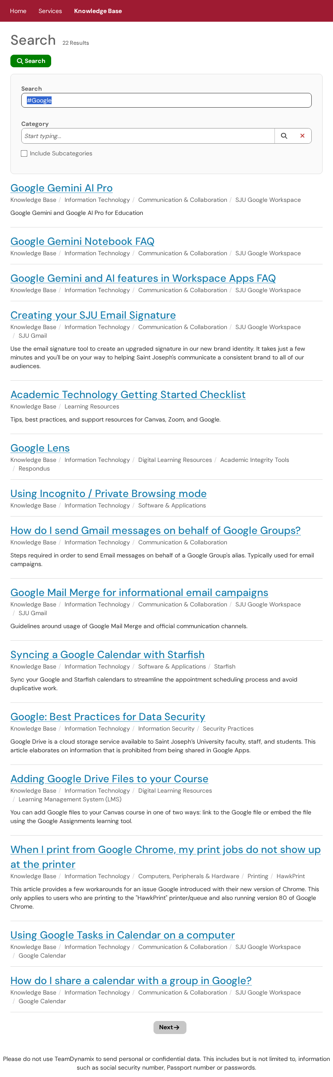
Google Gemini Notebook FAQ (82, 241)
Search (31, 88)
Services (50, 11)
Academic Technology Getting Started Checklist (128, 394)
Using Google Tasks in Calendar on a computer (122, 935)
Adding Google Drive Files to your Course (109, 778)
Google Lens (40, 448)
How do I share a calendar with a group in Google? (131, 980)
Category (35, 124)
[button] (283, 135)
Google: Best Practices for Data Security (108, 716)
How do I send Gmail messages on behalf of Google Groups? (155, 530)
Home (18, 11)
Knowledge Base (98, 11)
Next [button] (166, 1027)
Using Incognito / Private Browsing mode (108, 493)
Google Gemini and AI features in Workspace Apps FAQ (143, 278)
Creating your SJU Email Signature (93, 315)
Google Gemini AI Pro (61, 187)
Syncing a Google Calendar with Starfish (107, 654)
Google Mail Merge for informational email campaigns (139, 592)
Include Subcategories (61, 153)
